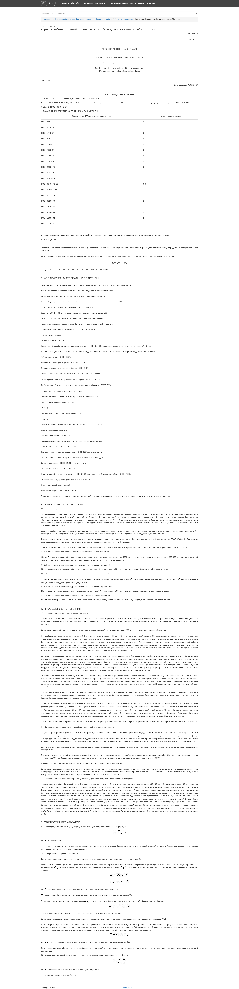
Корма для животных (124, 19)
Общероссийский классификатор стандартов (83, 3)
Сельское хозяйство (103, 19)
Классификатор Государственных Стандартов (132, 3)
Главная (46, 19)
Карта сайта (127, 987)
